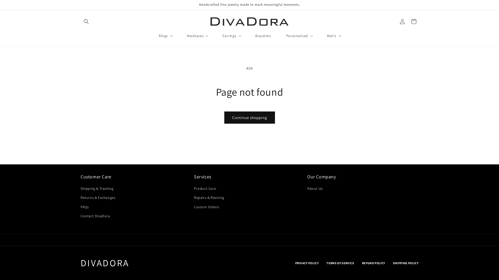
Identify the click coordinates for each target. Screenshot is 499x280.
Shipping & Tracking (97, 188)
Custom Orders (206, 207)
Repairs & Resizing (209, 197)
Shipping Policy (405, 263)
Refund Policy (373, 263)
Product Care (205, 188)
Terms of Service (340, 263)
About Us (315, 188)
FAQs (85, 207)
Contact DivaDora (95, 216)
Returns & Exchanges (98, 197)
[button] (86, 21)
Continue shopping (249, 117)
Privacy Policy (307, 263)
